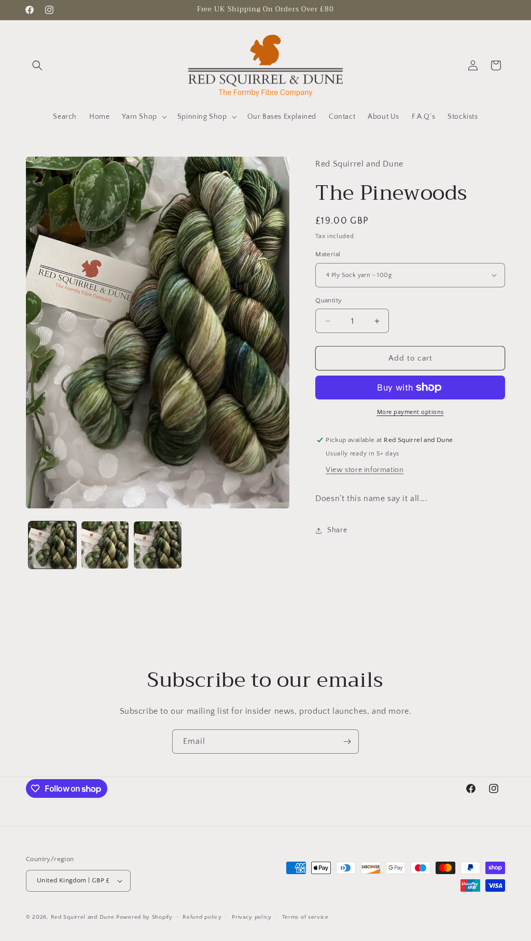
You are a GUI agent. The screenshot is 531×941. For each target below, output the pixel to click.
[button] (37, 65)
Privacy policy (252, 917)
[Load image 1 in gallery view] (52, 545)
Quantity (328, 300)
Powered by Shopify (144, 917)
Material (327, 254)
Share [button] (337, 530)
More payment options (410, 412)
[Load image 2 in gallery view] (105, 545)
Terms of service (305, 917)
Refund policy (202, 917)
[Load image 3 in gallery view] (157, 545)
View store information (364, 470)
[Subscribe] (347, 741)
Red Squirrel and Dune (83, 917)
